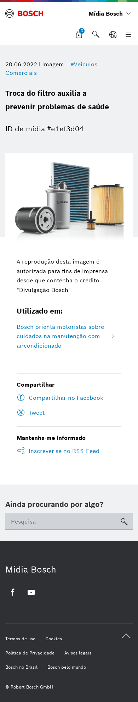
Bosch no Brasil (21, 667)
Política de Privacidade (29, 653)
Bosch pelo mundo (66, 667)
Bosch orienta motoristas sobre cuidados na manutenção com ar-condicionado (60, 336)
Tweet (37, 412)
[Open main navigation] (127, 35)
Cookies (53, 638)
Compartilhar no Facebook (66, 398)
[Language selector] (112, 34)
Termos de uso (20, 638)
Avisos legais (77, 653)
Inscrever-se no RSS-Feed (64, 451)
